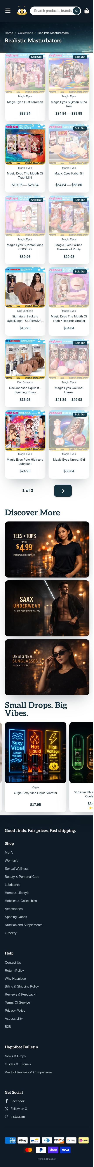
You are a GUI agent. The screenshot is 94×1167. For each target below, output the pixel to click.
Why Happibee (15, 978)
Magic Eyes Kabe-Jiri (69, 158)
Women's (11, 860)
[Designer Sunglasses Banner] (47, 667)
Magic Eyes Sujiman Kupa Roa (69, 87)
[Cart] (86, 10)
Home (9, 33)
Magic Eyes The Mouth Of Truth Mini (25, 158)
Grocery (11, 933)
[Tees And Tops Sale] (47, 549)
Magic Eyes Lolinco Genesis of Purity (69, 230)
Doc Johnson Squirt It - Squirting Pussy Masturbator (25, 373)
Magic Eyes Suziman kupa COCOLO (25, 230)
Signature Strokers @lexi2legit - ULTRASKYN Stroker (25, 301)
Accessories (14, 909)
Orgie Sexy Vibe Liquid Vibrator (35, 767)
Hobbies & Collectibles (21, 901)
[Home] (22, 11)
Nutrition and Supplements (23, 925)
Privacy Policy (15, 1010)
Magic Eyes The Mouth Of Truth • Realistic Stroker (69, 301)
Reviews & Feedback (20, 994)
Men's (9, 852)
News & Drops (15, 1056)
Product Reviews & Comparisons (28, 1072)
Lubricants (12, 884)
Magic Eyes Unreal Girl (69, 444)
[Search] (76, 11)
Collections (25, 33)
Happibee (51, 1159)
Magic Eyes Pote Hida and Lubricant (25, 444)
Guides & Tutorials (18, 1064)
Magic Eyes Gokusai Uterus (69, 373)
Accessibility (14, 1018)
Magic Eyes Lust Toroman (25, 87)
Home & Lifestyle (17, 893)
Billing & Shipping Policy (22, 986)
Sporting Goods (16, 917)
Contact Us (13, 962)
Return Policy (14, 970)
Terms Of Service (17, 1002)
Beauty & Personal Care (22, 876)
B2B (8, 1026)
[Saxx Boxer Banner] (47, 608)
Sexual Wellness (17, 868)
